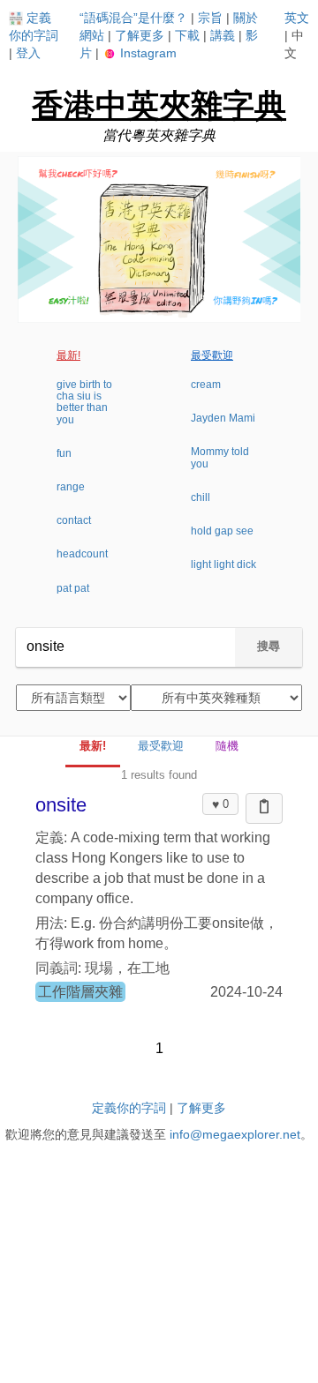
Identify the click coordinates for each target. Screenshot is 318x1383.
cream (206, 384)
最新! (68, 355)
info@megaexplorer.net (235, 1134)
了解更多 (139, 35)
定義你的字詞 (129, 1108)
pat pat (73, 588)
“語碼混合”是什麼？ (133, 18)
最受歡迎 (212, 355)
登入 (28, 53)
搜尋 (268, 646)
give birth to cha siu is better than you (84, 402)
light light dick (223, 564)
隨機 (227, 745)
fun (64, 453)
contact (74, 520)
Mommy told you (220, 457)
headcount (82, 554)
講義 (222, 35)
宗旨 (210, 18)
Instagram (147, 53)
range (71, 487)
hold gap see (222, 531)
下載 (187, 35)
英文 (296, 18)
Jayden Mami (223, 418)
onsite (61, 805)
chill (200, 497)
